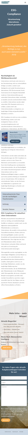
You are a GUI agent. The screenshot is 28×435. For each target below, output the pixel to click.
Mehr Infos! (15, 141)
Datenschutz (8, 431)
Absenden (6, 420)
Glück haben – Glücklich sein (12, 329)
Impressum (15, 431)
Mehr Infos (7, 347)
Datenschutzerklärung (7, 416)
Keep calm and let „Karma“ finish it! (13, 332)
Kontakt (21, 431)
